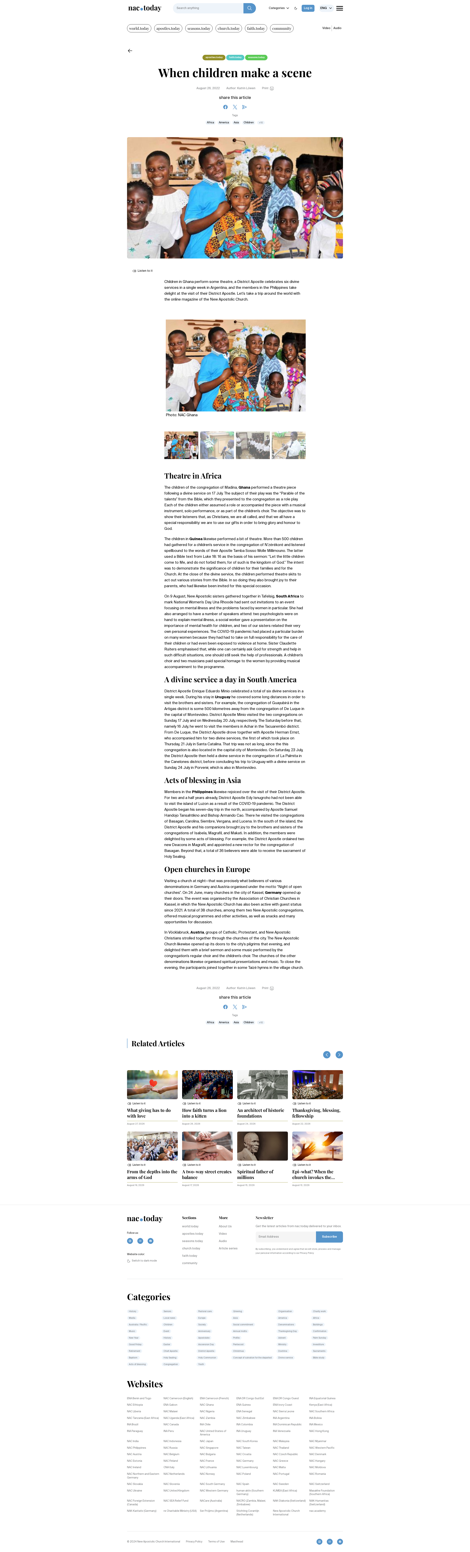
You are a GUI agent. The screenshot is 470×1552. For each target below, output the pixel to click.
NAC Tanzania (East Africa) (143, 1418)
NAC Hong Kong (319, 1431)
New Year (133, 1338)
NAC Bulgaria (208, 1454)
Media (132, 1318)
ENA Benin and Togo (139, 1398)
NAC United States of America (213, 1433)
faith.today (256, 28)
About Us (225, 1226)
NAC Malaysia (281, 1441)
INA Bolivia (315, 1418)
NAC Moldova (317, 1467)
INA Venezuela (281, 1431)
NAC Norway (207, 1474)
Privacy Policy (194, 1541)
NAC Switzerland (319, 1484)
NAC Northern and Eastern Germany (143, 1476)
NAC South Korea (247, 1441)
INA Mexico (316, 1424)
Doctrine (283, 1351)
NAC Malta (279, 1467)
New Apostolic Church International (286, 1513)
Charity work (319, 1311)
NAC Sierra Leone (283, 1411)
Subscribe (329, 1236)
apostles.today (168, 28)
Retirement (134, 1351)
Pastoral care (205, 1311)
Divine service (285, 1358)
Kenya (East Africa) (320, 1405)
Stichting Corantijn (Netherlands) (247, 1513)
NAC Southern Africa (321, 1411)
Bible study (318, 1358)
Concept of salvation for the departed (252, 1358)
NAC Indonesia (172, 1441)
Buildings (318, 1325)
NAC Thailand (281, 1448)
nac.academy (317, 1511)
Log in (308, 8)
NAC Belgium (171, 1454)
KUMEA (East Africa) (285, 1490)
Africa (210, 122)
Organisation (285, 1311)
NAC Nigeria (207, 1411)
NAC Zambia (207, 1418)
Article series (228, 1248)
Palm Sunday (319, 1338)
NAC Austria (134, 1454)
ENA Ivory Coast (282, 1405)
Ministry (282, 1345)
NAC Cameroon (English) (178, 1398)
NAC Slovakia (135, 1484)
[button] (136, 1103)
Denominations (286, 1325)
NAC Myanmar (317, 1441)
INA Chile (205, 1424)
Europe (201, 1318)
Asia (236, 122)
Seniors (167, 1311)
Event (166, 1331)
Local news (169, 1318)
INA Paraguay (135, 1431)
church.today (229, 28)
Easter (167, 1345)
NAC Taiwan (243, 1448)
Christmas (238, 1351)
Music (132, 1331)
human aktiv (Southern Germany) (250, 1492)
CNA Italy (169, 1467)
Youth (201, 1364)
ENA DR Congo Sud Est (250, 1398)
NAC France (207, 1461)
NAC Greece (280, 1461)
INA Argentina (281, 1418)
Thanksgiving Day (287, 1331)
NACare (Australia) (211, 1501)
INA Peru (169, 1431)
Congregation (171, 1364)
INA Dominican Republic (287, 1424)
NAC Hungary (317, 1461)
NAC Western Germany (214, 1490)
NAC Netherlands (174, 1474)
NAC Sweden (281, 1484)
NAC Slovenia (172, 1484)
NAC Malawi (171, 1411)
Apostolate (203, 1338)
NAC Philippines (136, 1448)
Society (202, 1325)
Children (249, 122)
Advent (282, 1338)
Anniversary (204, 1331)
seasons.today (198, 28)
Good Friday (135, 1345)
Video (326, 28)
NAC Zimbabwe (245, 1418)
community (281, 28)
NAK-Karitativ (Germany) (141, 1511)
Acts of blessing (137, 1364)
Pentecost (238, 1345)
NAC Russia (171, 1448)
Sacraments (319, 1351)
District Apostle (206, 1351)
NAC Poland (243, 1474)
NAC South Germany (212, 1484)
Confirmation (319, 1331)
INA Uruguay (243, 1431)
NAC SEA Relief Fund (176, 1501)
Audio (337, 28)
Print (265, 88)
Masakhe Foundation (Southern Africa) (322, 1492)
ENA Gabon (170, 1405)
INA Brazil (132, 1424)
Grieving (237, 1311)
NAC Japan (206, 1441)
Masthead (237, 1541)
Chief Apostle (171, 1351)
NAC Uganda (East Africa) (179, 1418)
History (133, 1311)
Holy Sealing (170, 1358)
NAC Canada (171, 1424)
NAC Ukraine (134, 1490)
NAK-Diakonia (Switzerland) (289, 1501)
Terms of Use (216, 1541)
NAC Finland (171, 1461)
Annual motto (240, 1331)
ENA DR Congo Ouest (286, 1398)
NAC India (133, 1441)
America (224, 122)
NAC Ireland (134, 1467)
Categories (277, 8)
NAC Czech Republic (285, 1454)
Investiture (318, 1345)
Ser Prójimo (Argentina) (214, 1511)
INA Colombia (244, 1424)
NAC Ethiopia (135, 1405)
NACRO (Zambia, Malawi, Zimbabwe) (251, 1503)
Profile (236, 1338)
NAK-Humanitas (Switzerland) (319, 1503)
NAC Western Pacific (322, 1448)
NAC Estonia (134, 1461)
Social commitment (243, 1325)
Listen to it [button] (145, 271)
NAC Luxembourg (247, 1467)
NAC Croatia (243, 1454)
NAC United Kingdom (176, 1490)
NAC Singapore (209, 1448)
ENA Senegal (244, 1411)
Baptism (133, 1358)
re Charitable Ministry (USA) (180, 1511)
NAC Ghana (207, 1405)
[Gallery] (236, 363)
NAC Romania (317, 1474)
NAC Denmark (317, 1454)
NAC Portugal (281, 1474)
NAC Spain (242, 1484)
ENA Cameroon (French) (214, 1398)
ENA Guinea (243, 1405)
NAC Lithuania (208, 1467)
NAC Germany (245, 1461)
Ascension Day (206, 1345)
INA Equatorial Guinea (322, 1398)
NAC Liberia (134, 1411)
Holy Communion (207, 1358)
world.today (139, 28)
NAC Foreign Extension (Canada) (141, 1503)
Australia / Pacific (138, 1325)
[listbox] (326, 8)
